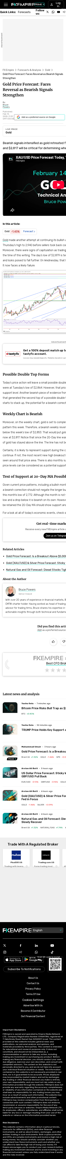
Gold (47, 70)
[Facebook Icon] (25, 945)
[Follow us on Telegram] (64, 12)
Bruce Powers (27, 589)
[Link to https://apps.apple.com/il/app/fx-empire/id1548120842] (13, 960)
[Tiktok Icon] (56, 952)
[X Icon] (9, 945)
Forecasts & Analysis (29, 70)
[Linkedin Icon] (41, 945)
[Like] (53, 641)
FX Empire (8, 70)
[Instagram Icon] (9, 952)
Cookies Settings (33, 1000)
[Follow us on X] (48, 12)
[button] (5, 4)
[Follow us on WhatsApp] (53, 12)
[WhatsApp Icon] (41, 952)
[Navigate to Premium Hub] (12, 759)
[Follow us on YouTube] (59, 12)
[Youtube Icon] (56, 945)
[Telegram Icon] (25, 952)
